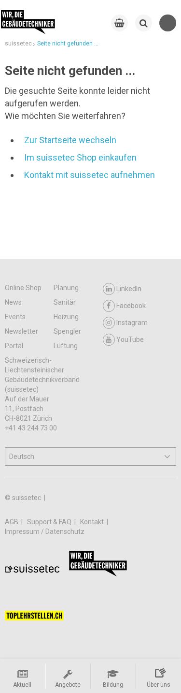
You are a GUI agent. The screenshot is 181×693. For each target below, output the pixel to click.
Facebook (131, 306)
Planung (66, 288)
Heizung (66, 317)
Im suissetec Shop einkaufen (80, 157)
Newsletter (21, 331)
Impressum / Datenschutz (44, 531)
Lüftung (66, 346)
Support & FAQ (50, 522)
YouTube (130, 339)
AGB (12, 522)
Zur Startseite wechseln (70, 140)
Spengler (67, 331)
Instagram (132, 322)
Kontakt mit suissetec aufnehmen (89, 175)
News (13, 302)
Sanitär (65, 302)
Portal (14, 346)
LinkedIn (128, 289)
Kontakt (92, 522)
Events (15, 317)
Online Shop (23, 288)
